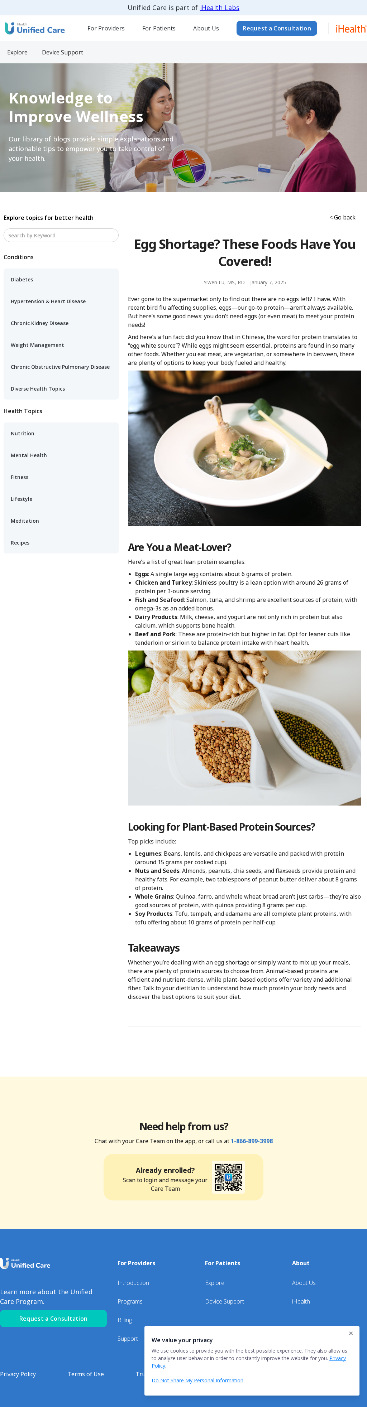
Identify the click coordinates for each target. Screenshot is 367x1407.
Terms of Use (85, 1374)
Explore (214, 1283)
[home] (34, 28)
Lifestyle (21, 498)
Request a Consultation (277, 28)
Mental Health (29, 455)
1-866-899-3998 (252, 1141)
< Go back (342, 217)
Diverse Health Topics (38, 388)
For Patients (159, 28)
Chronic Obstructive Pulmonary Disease (60, 366)
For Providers (106, 28)
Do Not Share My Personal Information (197, 1380)
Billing (125, 1320)
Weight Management (37, 345)
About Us (206, 28)
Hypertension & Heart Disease (48, 301)
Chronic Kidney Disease (39, 323)
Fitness (19, 477)
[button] (106, 28)
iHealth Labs (219, 7)
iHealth (301, 1301)
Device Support (224, 1301)
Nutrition (22, 433)
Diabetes (22, 279)
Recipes (20, 542)
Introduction (133, 1283)
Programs (130, 1301)
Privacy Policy (18, 1374)
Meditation (25, 520)
